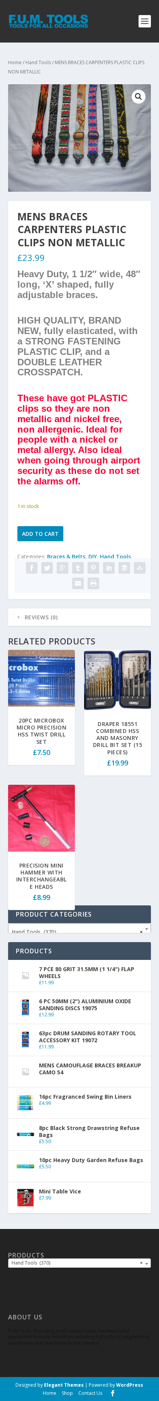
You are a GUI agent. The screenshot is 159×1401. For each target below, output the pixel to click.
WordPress (129, 1385)
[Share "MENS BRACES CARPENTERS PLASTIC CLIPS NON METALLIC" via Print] (93, 583)
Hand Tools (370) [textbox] (77, 932)
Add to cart (40, 533)
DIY (92, 556)
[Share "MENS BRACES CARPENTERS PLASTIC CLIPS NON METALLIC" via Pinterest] (93, 568)
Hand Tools (38, 62)
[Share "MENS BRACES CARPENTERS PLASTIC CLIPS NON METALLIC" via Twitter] (47, 568)
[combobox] (79, 929)
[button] (138, 97)
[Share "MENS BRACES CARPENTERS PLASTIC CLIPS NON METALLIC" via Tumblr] (78, 568)
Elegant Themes (64, 1385)
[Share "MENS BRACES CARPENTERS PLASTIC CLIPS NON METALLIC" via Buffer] (124, 568)
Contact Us (90, 1393)
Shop (67, 1393)
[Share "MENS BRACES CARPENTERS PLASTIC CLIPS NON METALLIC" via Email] (78, 583)
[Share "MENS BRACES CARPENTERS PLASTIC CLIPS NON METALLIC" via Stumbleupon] (139, 568)
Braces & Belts (66, 556)
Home (15, 62)
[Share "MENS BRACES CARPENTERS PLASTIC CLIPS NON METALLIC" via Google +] (62, 568)
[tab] (79, 617)
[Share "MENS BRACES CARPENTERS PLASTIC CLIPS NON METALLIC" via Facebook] (31, 568)
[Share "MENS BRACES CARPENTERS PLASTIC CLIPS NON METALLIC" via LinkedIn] (109, 568)
